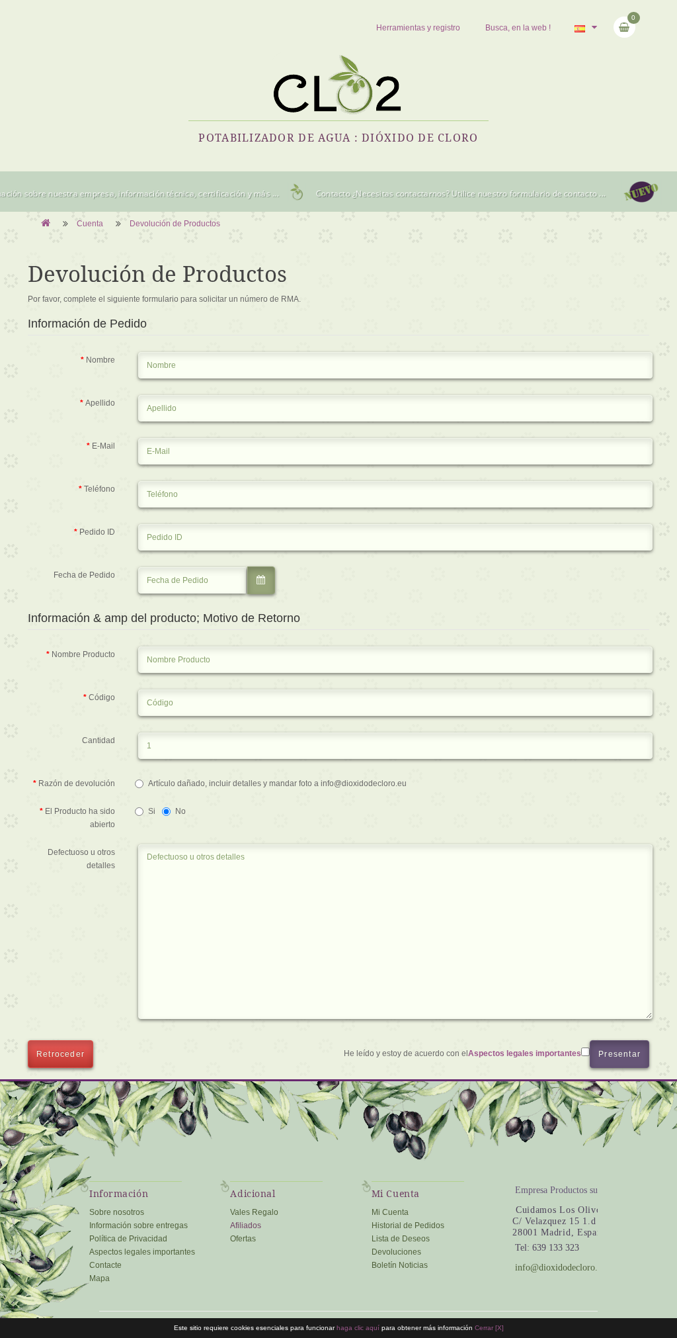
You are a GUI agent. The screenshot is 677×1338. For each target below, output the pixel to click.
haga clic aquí (359, 1327)
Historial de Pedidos (408, 1225)
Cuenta (90, 223)
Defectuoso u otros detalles (81, 859)
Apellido (100, 403)
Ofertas (243, 1238)
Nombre (100, 360)
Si (151, 811)
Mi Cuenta (390, 1212)
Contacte (105, 1265)
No (180, 811)
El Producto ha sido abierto (80, 818)
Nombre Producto (83, 654)
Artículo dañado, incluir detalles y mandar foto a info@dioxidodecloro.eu (277, 783)
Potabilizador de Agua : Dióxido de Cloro (338, 137)
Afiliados (245, 1225)
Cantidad (98, 740)
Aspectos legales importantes (142, 1252)
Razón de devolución (76, 783)
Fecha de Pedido (84, 575)
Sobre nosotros (116, 1212)
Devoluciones (396, 1252)
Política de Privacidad (128, 1238)
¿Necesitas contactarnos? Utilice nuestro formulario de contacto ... (468, 193)
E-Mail (103, 446)
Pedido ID (97, 532)
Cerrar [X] (489, 1327)
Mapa (99, 1278)
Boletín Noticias (400, 1265)
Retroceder (60, 1054)
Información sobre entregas (138, 1225)
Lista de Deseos (401, 1238)
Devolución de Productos (175, 223)
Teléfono (99, 489)
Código (102, 697)
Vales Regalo (254, 1212)
